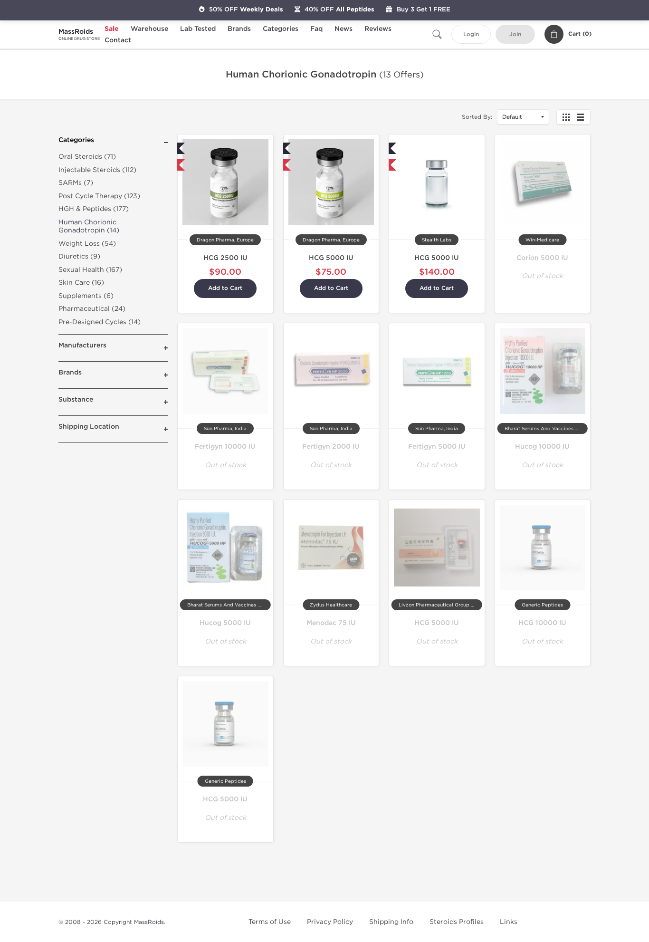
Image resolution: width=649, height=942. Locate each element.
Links (508, 922)
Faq (316, 29)
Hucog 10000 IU (542, 446)
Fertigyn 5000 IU (437, 446)
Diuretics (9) (79, 256)
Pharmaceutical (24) (91, 309)
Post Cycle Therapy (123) (99, 196)
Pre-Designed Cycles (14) (99, 322)
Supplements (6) (86, 296)
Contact (118, 40)
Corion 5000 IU (542, 258)
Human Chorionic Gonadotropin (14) (88, 226)
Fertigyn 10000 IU (225, 446)
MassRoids (149, 922)
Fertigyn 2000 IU (331, 446)
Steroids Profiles (456, 922)
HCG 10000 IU (542, 623)
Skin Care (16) (81, 283)
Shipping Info (391, 922)
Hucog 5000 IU (225, 623)
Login (471, 34)
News (343, 29)
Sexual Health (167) (90, 270)
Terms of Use (269, 922)
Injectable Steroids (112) (97, 170)
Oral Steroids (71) (87, 157)
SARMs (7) (75, 183)
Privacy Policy (330, 922)
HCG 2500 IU (225, 258)
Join (515, 34)
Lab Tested (198, 29)
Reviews (377, 29)
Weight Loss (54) (87, 244)
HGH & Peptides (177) (93, 209)
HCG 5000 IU (331, 258)
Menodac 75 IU (331, 623)
